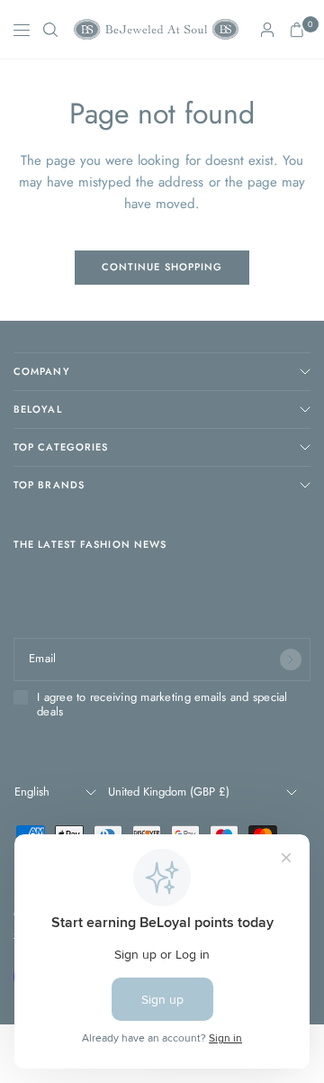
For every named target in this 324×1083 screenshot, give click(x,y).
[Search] (50, 29)
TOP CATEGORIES (61, 447)
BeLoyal (38, 409)
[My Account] (267, 29)
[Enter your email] (291, 659)
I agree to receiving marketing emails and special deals (162, 705)
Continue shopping (162, 266)
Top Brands (49, 485)
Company (42, 371)
